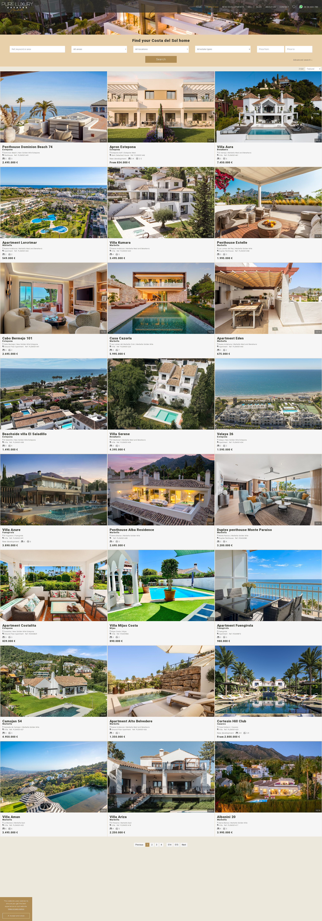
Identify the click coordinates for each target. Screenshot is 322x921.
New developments (233, 7)
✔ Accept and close (16, 916)
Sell (250, 7)
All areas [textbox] (77, 49)
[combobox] (99, 49)
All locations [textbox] (141, 49)
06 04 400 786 (310, 7)
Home (199, 7)
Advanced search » (302, 60)
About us (271, 7)
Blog (259, 7)
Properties (212, 7)
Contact (284, 7)
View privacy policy (16, 909)
